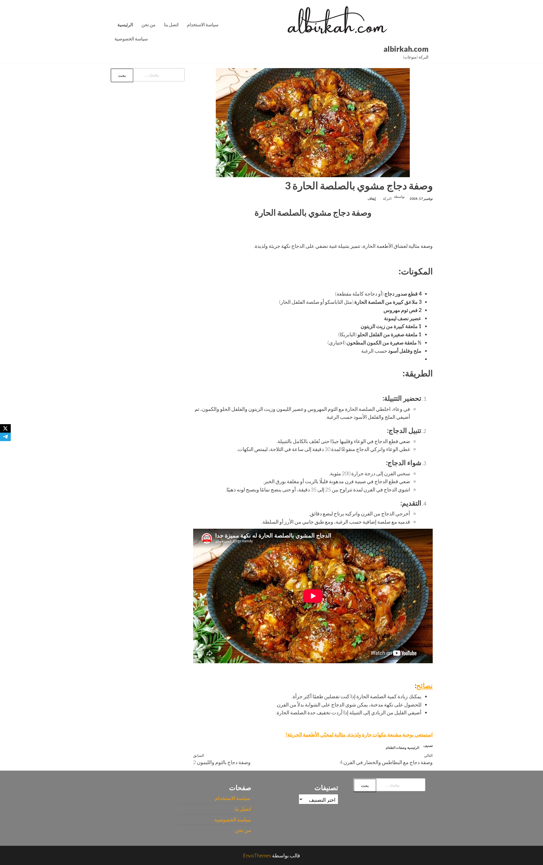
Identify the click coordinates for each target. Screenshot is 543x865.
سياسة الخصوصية (131, 38)
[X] (5, 428)
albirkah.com (405, 48)
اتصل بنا (171, 24)
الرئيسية (125, 24)
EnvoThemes (257, 855)
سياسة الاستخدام (203, 24)
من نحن (148, 24)
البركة (387, 198)
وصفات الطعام (396, 747)
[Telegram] (5, 437)
